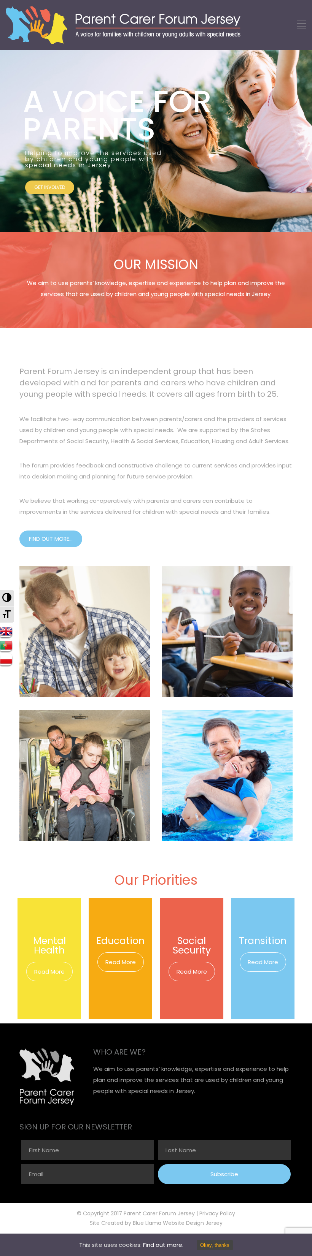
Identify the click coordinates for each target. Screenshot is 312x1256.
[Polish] (7, 659)
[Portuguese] (7, 645)
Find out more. (163, 1245)
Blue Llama (147, 1223)
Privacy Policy (217, 1213)
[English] (7, 631)
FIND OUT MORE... (51, 539)
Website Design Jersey (193, 1223)
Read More (49, 972)
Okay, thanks (214, 1245)
